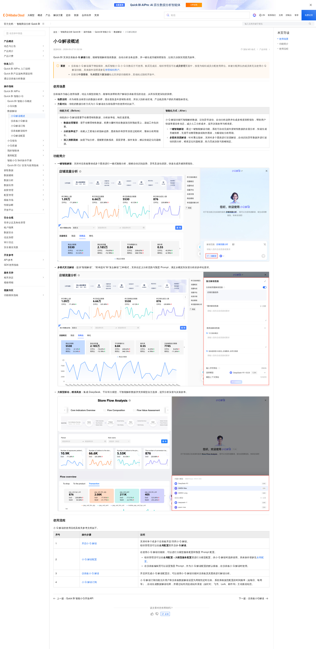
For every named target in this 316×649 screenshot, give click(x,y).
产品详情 (263, 49)
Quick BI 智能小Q (102, 31)
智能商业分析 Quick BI (28, 23)
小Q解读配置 (89, 559)
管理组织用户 (112, 69)
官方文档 (8, 23)
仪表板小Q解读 (90, 573)
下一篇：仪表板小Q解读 (251, 598)
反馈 (167, 613)
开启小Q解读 (89, 543)
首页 (55, 31)
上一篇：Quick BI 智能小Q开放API (75, 598)
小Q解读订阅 (89, 582)
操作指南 (88, 31)
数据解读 (118, 31)
